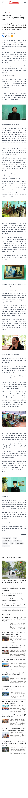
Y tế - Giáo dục (9, 12)
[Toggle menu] (3, 2)
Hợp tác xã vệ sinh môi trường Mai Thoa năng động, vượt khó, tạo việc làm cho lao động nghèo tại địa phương (14, 688)
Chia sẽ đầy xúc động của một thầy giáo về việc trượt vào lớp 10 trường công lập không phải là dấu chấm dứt (14, 588)
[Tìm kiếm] (25, 2)
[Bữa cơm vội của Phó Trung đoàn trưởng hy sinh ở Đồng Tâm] (14, 2)
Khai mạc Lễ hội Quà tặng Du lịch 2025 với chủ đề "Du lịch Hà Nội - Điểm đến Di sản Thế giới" (14, 619)
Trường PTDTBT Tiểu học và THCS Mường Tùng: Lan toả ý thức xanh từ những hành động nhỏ (14, 743)
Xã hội (3, 12)
